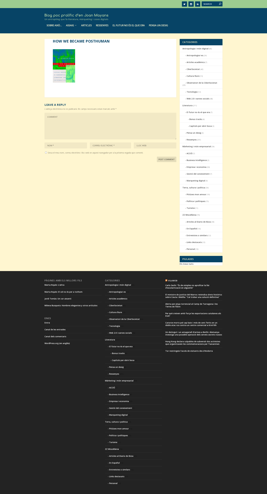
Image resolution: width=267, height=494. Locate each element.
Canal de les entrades (54, 329)
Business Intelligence (197, 160)
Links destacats (194, 242)
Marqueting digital (196, 180)
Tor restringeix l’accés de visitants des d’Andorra (189, 351)
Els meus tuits (186, 264)
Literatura (187, 105)
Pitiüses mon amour (196, 194)
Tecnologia (192, 91)
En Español (192, 228)
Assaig (70, 25)
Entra (47, 322)
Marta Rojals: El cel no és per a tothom (63, 292)
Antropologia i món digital (195, 48)
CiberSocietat (193, 69)
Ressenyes (102, 25)
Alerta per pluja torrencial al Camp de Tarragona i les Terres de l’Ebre (191, 305)
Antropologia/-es (195, 55)
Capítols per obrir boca (200, 126)
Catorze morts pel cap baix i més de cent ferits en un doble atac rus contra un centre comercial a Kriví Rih (191, 324)
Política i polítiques (196, 201)
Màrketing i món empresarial (196, 146)
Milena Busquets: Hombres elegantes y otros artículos (70, 305)
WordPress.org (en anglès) (57, 343)
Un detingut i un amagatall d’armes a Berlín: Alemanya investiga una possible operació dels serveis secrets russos (193, 333)
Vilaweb (172, 280)
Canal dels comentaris (55, 336)
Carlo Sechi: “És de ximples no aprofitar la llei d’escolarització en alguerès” (187, 286)
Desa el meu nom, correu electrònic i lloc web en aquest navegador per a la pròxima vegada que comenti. (95, 152)
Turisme (191, 208)
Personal (191, 249)
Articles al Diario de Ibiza (199, 221)
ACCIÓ (189, 153)
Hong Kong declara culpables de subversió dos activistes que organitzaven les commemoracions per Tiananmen (192, 342)
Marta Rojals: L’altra (54, 285)
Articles (86, 25)
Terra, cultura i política (193, 187)
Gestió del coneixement (198, 173)
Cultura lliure (193, 76)
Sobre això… (54, 25)
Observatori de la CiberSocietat (202, 82)
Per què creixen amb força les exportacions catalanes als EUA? (193, 314)
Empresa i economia (196, 167)
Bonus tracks (195, 119)
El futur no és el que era (129, 25)
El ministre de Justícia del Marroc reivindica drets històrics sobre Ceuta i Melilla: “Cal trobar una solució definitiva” (193, 295)
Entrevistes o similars (197, 235)
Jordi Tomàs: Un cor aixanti (57, 298)
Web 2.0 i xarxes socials (198, 98)
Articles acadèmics (196, 62)
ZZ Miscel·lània (189, 215)
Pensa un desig (158, 25)
